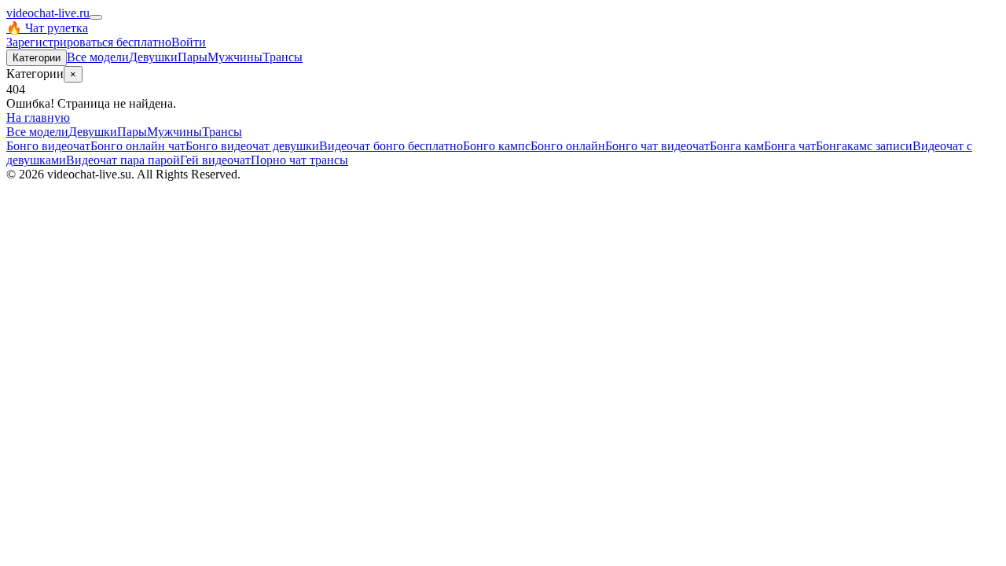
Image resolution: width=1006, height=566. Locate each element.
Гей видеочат (215, 160)
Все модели (37, 131)
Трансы (283, 57)
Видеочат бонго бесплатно (391, 146)
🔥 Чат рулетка (47, 28)
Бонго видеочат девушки (252, 146)
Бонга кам (737, 146)
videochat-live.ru (48, 13)
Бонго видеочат (48, 146)
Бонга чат (790, 146)
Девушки (153, 57)
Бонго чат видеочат (657, 146)
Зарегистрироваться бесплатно (88, 42)
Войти (188, 42)
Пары (192, 57)
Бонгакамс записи (864, 146)
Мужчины (235, 57)
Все (98, 57)
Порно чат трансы (299, 160)
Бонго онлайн (568, 146)
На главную (38, 117)
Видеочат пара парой (123, 160)
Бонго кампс (497, 146)
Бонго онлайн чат (137, 146)
